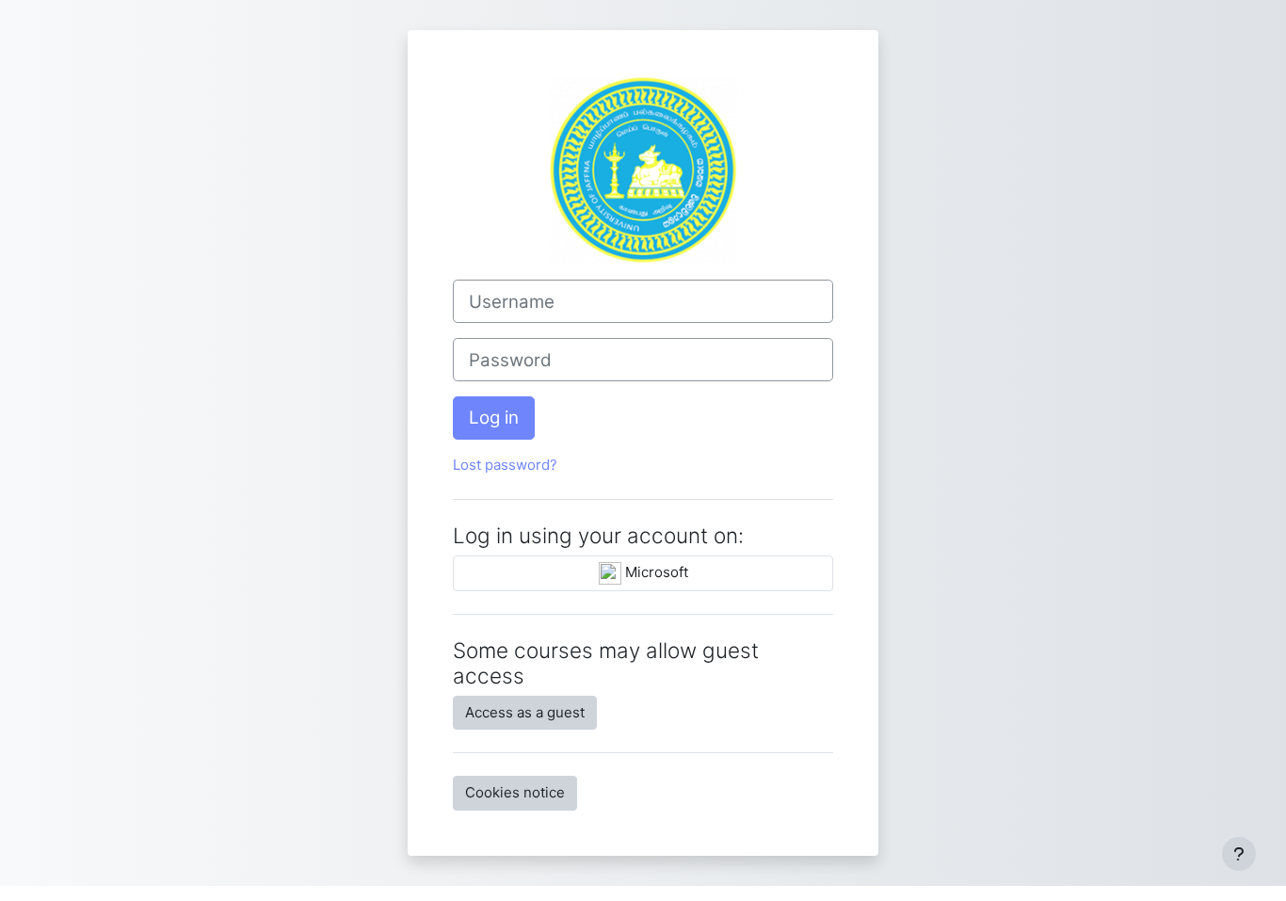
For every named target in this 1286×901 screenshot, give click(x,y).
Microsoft (654, 572)
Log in (494, 417)
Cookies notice (515, 792)
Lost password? (505, 465)
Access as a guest (525, 712)
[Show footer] (1239, 854)
